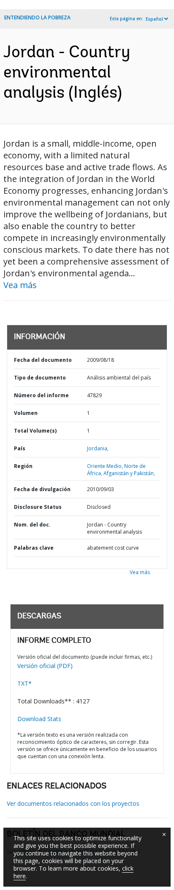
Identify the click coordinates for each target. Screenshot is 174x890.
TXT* (24, 683)
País (19, 448)
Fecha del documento (43, 359)
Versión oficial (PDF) (45, 666)
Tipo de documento (40, 377)
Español (154, 19)
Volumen (26, 413)
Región (23, 466)
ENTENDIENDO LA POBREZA (37, 17)
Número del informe (41, 395)
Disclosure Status (38, 506)
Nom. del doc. (32, 524)
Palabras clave (34, 547)
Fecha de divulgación (42, 489)
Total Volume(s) (35, 430)
